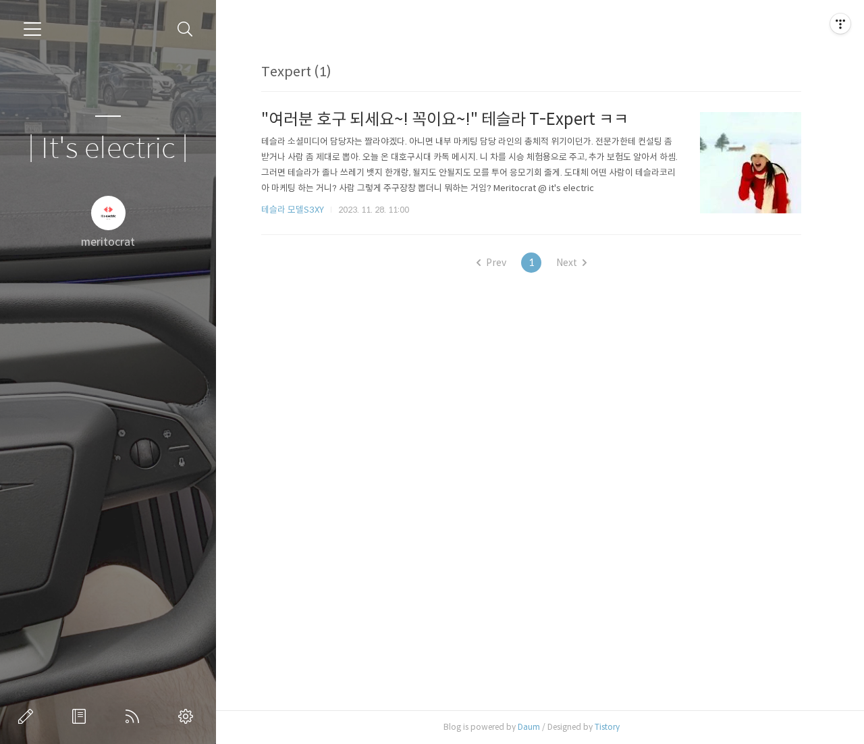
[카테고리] (32, 29)
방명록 (81, 716)
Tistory (607, 727)
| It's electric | (108, 148)
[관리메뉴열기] (840, 24)
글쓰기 (28, 716)
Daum (529, 727)
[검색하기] (185, 29)
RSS (135, 716)
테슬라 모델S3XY (292, 209)
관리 (188, 716)
